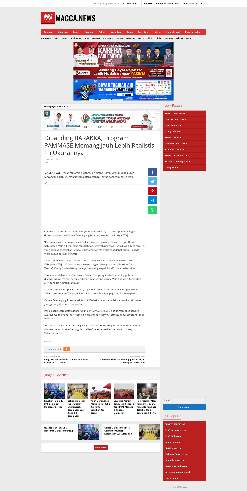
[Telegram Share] (152, 200)
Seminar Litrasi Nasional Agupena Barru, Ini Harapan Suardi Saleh (122, 359)
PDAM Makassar (173, 137)
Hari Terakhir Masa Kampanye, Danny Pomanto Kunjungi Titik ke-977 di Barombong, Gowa (147, 406)
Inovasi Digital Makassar (177, 487)
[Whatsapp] (152, 210)
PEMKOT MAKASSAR (175, 113)
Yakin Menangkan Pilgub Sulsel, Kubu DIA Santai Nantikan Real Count (100, 406)
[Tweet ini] (152, 181)
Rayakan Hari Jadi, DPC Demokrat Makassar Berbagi (53, 403)
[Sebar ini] (152, 172)
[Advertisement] (184, 283)
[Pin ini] (152, 191)
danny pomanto (173, 131)
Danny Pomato (172, 167)
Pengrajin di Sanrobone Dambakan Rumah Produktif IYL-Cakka (66, 359)
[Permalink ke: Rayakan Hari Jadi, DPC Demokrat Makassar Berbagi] (54, 391)
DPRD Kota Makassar (176, 119)
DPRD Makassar (173, 125)
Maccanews (51, 2)
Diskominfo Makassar (176, 143)
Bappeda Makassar (175, 149)
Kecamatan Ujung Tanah (178, 161)
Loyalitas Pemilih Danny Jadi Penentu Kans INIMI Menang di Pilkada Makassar (124, 406)
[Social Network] (202, 3)
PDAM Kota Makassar (176, 155)
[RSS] (66, 349)
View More (100, 447)
